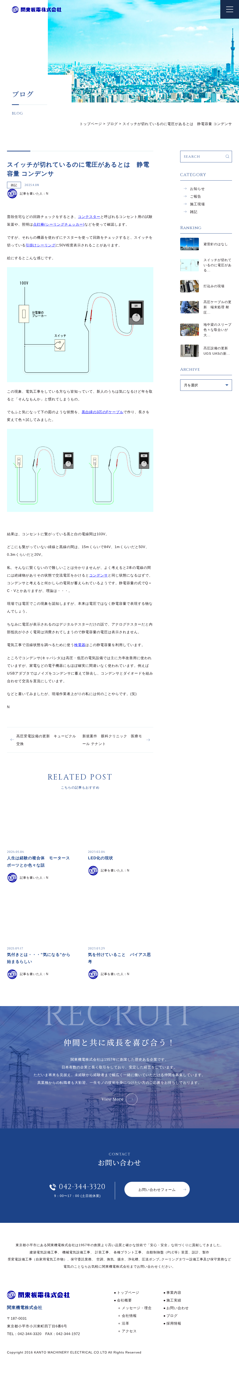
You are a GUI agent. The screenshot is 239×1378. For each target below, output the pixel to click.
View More (112, 1099)
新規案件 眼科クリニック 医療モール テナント (112, 740)
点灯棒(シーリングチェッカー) (58, 224)
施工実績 (173, 1300)
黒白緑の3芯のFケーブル (102, 412)
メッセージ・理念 (137, 1308)
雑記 (193, 212)
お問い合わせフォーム (157, 1190)
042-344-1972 (68, 1334)
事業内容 (173, 1292)
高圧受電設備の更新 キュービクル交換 (46, 740)
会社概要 (124, 1300)
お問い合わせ (177, 1308)
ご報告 (195, 196)
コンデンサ (98, 575)
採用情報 (173, 1323)
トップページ (128, 1292)
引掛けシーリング (41, 245)
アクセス (129, 1331)
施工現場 (197, 204)
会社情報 (129, 1316)
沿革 (125, 1323)
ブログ (172, 1316)
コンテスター (89, 217)
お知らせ (197, 189)
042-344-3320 (82, 1187)
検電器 (79, 645)
